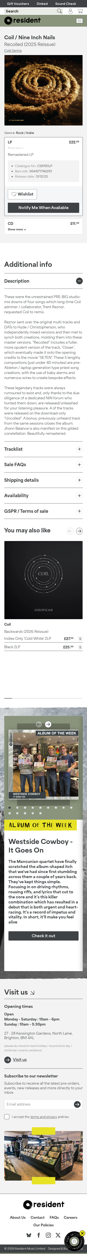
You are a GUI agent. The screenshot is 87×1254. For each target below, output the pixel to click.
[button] (43, 638)
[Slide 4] (32, 698)
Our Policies (43, 1225)
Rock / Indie (25, 133)
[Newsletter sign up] (74, 1241)
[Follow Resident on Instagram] (48, 1235)
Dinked (42, 3)
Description (16, 280)
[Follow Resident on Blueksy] (28, 1235)
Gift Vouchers (18, 3)
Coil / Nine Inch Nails (29, 37)
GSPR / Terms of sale (26, 511)
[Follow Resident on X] (58, 1235)
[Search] (57, 11)
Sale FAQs (15, 464)
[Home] (22, 20)
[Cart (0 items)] (80, 11)
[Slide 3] (24, 698)
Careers (70, 1217)
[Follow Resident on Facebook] (38, 1235)
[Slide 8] (63, 698)
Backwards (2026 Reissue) (26, 631)
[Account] (70, 11)
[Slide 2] (16, 698)
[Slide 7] (55, 698)
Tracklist (13, 449)
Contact (38, 1217)
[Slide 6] (47, 698)
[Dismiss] (82, 1233)
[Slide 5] (40, 698)
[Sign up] (77, 1104)
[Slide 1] (8, 698)
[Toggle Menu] (79, 20)
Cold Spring (13, 50)
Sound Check (65, 3)
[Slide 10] (79, 698)
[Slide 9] (71, 698)
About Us (18, 1217)
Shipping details (21, 480)
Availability (16, 495)
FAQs (54, 1217)
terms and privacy (43, 1117)
